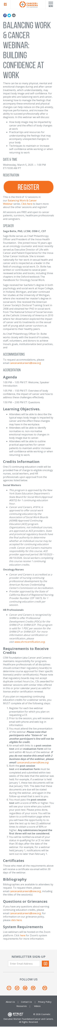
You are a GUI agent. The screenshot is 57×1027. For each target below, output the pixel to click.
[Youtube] (26, 989)
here (22, 935)
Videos (37, 1006)
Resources (21, 1006)
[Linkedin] (34, 989)
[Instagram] (44, 989)
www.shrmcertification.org (29, 641)
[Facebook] (5, 15)
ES (5, 4)
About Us (10, 1001)
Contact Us (26, 1001)
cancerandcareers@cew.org (25, 363)
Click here (26, 203)
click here (16, 920)
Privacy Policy (44, 1001)
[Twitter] (9, 15)
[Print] (14, 15)
